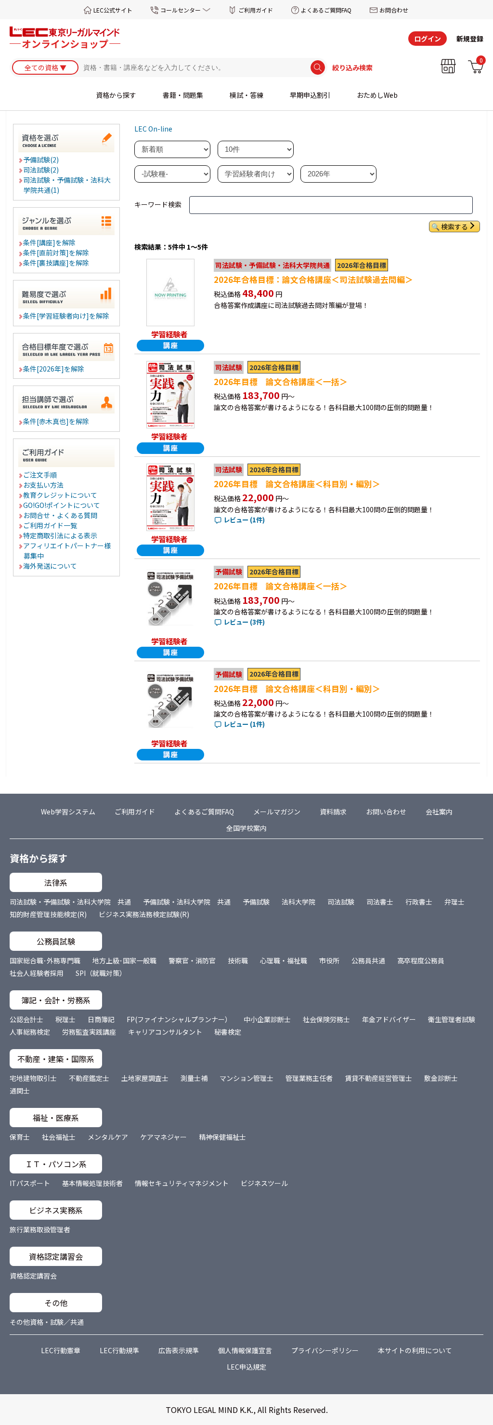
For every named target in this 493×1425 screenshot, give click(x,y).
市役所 (329, 960)
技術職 (238, 960)
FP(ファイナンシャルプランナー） (179, 1019)
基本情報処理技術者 (92, 1183)
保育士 (20, 1137)
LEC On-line (153, 128)
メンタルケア (108, 1137)
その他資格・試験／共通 (47, 1322)
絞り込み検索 (352, 67)
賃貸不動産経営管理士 (378, 1078)
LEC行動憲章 (60, 1350)
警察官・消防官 (192, 960)
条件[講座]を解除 (50, 242)
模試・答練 (246, 95)
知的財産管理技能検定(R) (48, 914)
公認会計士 (26, 1019)
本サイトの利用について (415, 1350)
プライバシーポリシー (325, 1350)
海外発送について (51, 566)
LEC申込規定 (246, 1367)
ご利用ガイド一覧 (51, 525)
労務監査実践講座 (89, 1032)
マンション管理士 (246, 1078)
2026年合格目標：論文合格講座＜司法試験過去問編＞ (313, 279)
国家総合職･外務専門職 (45, 960)
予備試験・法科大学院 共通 (187, 901)
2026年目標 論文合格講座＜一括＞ (281, 381)
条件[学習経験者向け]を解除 (67, 315)
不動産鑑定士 (89, 1078)
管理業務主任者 (309, 1078)
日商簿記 (101, 1019)
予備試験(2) (41, 159)
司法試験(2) (41, 169)
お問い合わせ (386, 811)
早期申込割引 (310, 95)
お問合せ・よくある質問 (61, 515)
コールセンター (180, 10)
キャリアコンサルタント (165, 1032)
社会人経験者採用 (37, 973)
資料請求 (333, 811)
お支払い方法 (44, 485)
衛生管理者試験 (451, 1019)
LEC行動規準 (119, 1350)
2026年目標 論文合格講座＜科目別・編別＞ (297, 484)
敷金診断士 (441, 1078)
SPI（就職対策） (101, 973)
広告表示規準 (178, 1350)
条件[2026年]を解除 (54, 368)
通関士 (20, 1090)
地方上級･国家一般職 (124, 960)
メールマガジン (276, 811)
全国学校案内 (246, 828)
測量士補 (194, 1078)
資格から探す (116, 95)
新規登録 (469, 38)
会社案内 (439, 811)
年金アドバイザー (389, 1019)
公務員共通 (368, 960)
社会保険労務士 (326, 1019)
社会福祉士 (59, 1137)
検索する (454, 226)
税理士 (65, 1019)
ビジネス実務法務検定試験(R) (144, 914)
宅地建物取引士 (33, 1078)
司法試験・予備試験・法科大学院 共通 (70, 901)
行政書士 (418, 901)
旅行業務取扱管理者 (40, 1229)
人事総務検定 (30, 1032)
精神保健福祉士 (222, 1137)
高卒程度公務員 (420, 960)
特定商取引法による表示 (61, 535)
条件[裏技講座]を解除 (57, 262)
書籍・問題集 (183, 95)
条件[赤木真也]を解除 (57, 421)
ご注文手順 (40, 474)
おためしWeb (377, 95)
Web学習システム (68, 811)
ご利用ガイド (255, 10)
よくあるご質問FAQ (326, 10)
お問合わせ (393, 10)
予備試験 (256, 901)
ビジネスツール (264, 1183)
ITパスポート (30, 1183)
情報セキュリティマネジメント (182, 1183)
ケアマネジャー (163, 1137)
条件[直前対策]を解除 (57, 252)
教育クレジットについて (61, 495)
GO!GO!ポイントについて (62, 505)
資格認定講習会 (33, 1275)
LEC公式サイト (112, 10)
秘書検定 (227, 1032)
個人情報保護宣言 (245, 1350)
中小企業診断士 (267, 1019)
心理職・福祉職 (283, 960)
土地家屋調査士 (145, 1078)
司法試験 (340, 901)
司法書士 (379, 901)
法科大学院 (298, 901)
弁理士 (454, 901)
